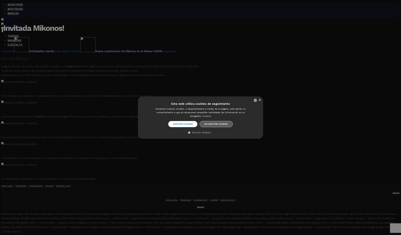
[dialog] (200, 117)
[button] (200, 132)
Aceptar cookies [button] (183, 124)
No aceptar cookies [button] (216, 124)
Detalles (207, 116)
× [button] (259, 100)
